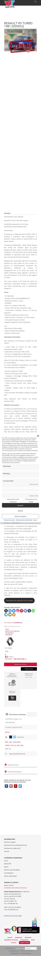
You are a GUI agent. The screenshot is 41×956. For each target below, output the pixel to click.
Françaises (8, 635)
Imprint (35, 520)
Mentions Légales (10, 842)
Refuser (20, 511)
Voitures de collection (12, 631)
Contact (13, 942)
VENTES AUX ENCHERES (12, 870)
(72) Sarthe (8, 659)
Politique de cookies (9, 520)
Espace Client (24, 942)
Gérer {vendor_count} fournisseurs (13, 500)
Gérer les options (20, 516)
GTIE (12, 745)
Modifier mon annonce (20, 664)
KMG (18, 745)
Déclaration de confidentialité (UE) (15, 845)
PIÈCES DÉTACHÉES (10, 876)
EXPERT (7, 745)
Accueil (9, 937)
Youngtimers (9, 633)
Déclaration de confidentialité (24, 520)
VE (10, 749)
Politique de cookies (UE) (12, 848)
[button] (38, 436)
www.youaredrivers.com (17, 754)
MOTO (6, 867)
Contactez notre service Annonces (15, 888)
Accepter (20, 505)
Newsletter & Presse (11, 940)
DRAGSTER (7, 864)
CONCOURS (16, 742)
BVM (6, 742)
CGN (10, 742)
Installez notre (29, 930)
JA (15, 745)
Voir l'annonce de (13, 622)
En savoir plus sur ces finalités (31, 500)
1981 (6, 651)
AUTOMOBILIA (9, 873)
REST (6, 749)
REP (22, 745)
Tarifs (33, 940)
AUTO (7, 629)
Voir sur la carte (19, 659)
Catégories (18, 937)
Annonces (28, 937)
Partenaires (24, 940)
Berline (7, 732)
